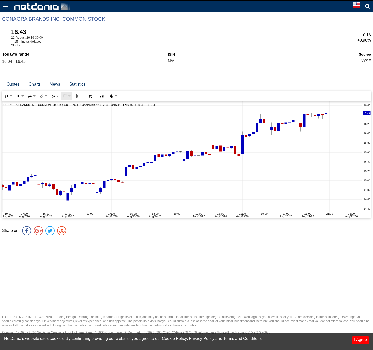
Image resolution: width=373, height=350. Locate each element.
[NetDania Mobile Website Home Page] (42, 6)
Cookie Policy (174, 338)
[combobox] (55, 96)
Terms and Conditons (242, 338)
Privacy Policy (201, 338)
